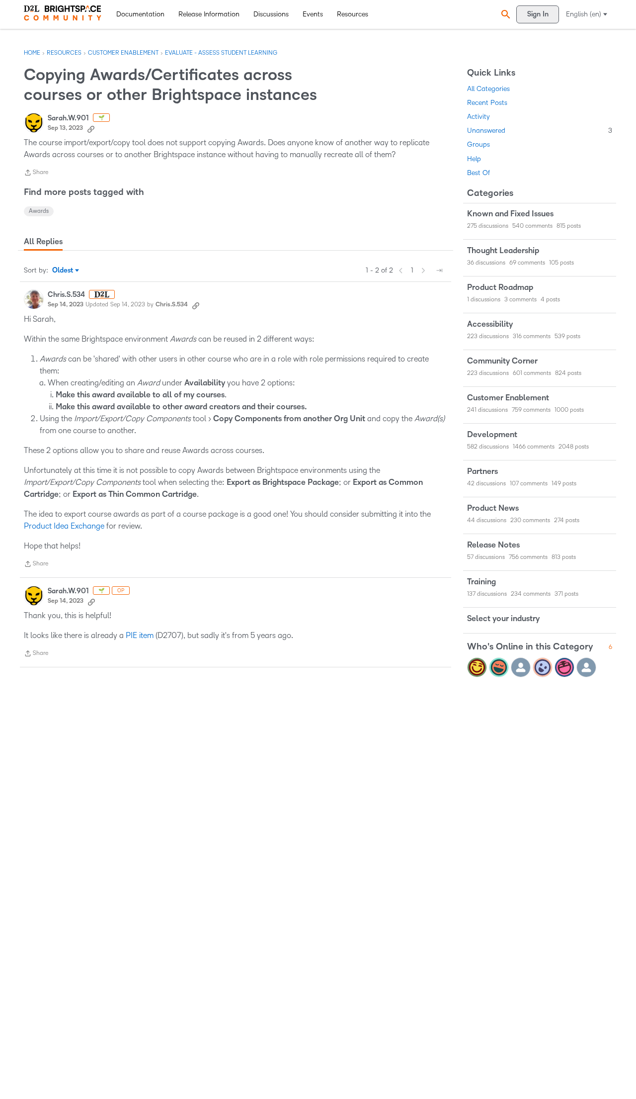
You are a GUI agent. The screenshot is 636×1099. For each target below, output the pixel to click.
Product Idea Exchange (64, 526)
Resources (352, 14)
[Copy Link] (91, 128)
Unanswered (539, 130)
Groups (478, 144)
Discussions (271, 14)
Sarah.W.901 (68, 118)
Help (474, 159)
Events (313, 14)
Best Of (478, 173)
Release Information (208, 14)
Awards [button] (39, 211)
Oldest (63, 271)
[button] (504, 14)
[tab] (43, 241)
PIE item (140, 635)
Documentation (140, 14)
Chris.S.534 (66, 294)
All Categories (488, 88)
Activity (478, 116)
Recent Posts (487, 102)
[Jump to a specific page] (439, 270)
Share (36, 174)
